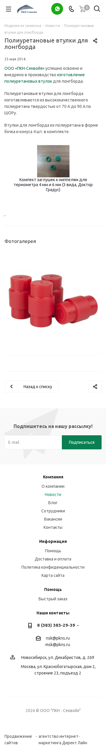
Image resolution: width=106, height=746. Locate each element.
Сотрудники (53, 511)
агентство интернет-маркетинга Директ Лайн (63, 736)
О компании (53, 486)
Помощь (53, 550)
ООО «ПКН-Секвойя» (24, 68)
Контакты (53, 527)
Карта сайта (53, 575)
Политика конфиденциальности (53, 567)
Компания (53, 477)
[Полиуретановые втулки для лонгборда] (53, 300)
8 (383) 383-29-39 (56, 625)
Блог (53, 502)
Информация (53, 541)
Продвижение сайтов (18, 736)
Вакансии (53, 519)
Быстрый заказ (53, 599)
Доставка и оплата (53, 559)
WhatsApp (57, 9)
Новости (53, 494)
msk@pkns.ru (57, 644)
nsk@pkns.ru (58, 638)
